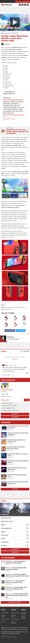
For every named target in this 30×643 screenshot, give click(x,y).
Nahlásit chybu (23, 333)
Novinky (7, 33)
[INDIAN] (6, 5)
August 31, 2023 (9, 119)
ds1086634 (7, 561)
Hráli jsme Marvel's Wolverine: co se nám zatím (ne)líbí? (15, 581)
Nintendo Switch (12, 307)
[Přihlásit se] (28, 5)
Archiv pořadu (4, 613)
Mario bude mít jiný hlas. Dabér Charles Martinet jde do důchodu (17, 131)
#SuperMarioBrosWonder (13, 100)
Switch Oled (9, 309)
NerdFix (3, 621)
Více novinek (15, 489)
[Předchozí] (3, 195)
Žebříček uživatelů (23, 617)
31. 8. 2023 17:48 (14, 33)
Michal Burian (7, 44)
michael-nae (8, 581)
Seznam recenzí (15, 414)
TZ (5, 305)
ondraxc (7, 594)
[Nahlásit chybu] (15, 637)
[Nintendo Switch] (7, 394)
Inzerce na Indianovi (13, 622)
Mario (5, 307)
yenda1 (6, 365)
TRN (6, 568)
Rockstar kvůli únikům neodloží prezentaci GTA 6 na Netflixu (15, 562)
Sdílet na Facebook (10, 330)
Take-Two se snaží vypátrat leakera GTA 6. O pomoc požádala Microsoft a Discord (17, 575)
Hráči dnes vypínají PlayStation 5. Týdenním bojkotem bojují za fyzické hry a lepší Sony (16, 595)
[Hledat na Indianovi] (20, 5)
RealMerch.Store (25, 1)
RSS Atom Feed (5, 619)
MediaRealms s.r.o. (5, 636)
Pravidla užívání (13, 616)
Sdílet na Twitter (20, 330)
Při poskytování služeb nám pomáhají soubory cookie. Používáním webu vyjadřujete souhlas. (14, 632)
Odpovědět (12, 375)
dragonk (7, 574)
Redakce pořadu (3, 616)
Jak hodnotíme (15, 417)
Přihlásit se (15, 359)
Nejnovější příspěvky (23, 613)
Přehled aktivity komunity (15, 602)
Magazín (3, 33)
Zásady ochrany (15, 613)
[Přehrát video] (15, 22)
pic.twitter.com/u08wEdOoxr (14, 116)
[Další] (27, 195)
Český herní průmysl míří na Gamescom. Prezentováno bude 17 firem (16, 588)
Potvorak (7, 587)
